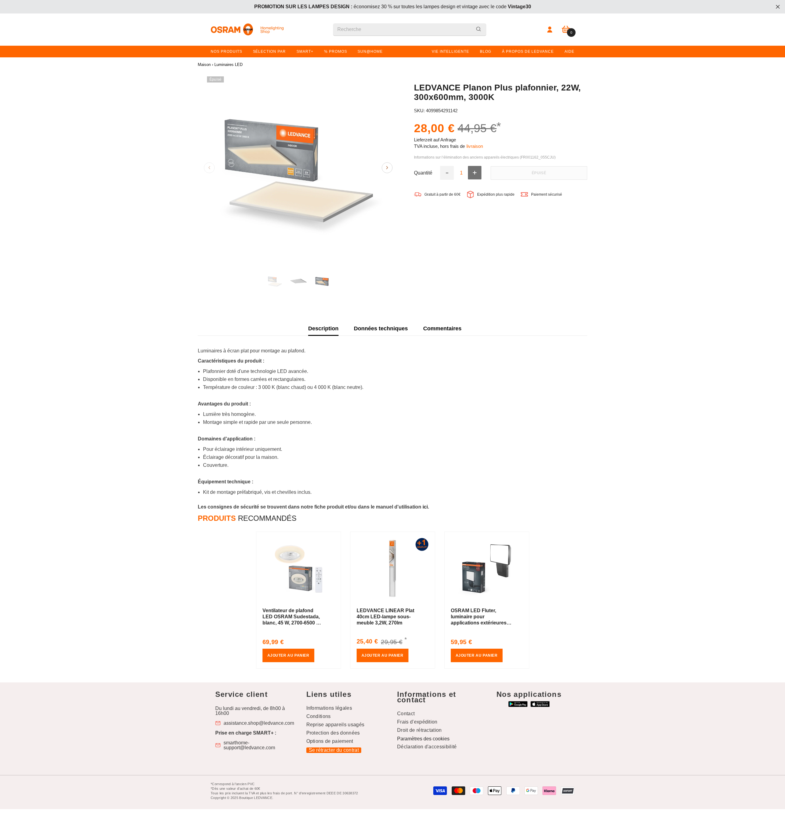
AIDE (569, 51)
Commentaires (442, 328)
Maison (204, 64)
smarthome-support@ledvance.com (249, 745)
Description (323, 328)
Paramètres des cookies (423, 738)
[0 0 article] (566, 29)
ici (425, 506)
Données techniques (381, 328)
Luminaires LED (228, 64)
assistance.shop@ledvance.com (259, 723)
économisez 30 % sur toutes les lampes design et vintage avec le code (392, 6)
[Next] (387, 167)
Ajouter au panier (288, 655)
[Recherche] (409, 29)
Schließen (777, 7)
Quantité (423, 173)
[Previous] (209, 167)
